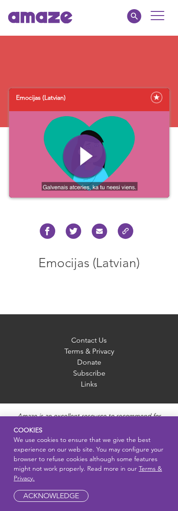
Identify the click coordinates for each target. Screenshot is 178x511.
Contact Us (89, 340)
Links (89, 384)
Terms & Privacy (89, 351)
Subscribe (89, 373)
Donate (89, 362)
